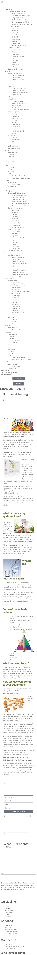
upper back (15, 54)
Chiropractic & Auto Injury (17, 11)
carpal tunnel (16, 124)
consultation (16, 77)
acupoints (15, 137)
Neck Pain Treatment (19, 20)
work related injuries (19, 103)
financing (11, 154)
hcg (13, 84)
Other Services (9, 97)
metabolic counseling (19, 88)
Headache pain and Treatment (22, 24)
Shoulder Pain (16, 41)
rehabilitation (12, 99)
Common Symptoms (15, 26)
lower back (15, 65)
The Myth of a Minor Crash (21, 15)
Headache (15, 30)
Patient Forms (12, 152)
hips (13, 58)
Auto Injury (8, 9)
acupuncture (12, 135)
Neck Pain (15, 37)
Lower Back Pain (17, 35)
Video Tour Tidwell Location (21, 178)
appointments (12, 182)
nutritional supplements (20, 92)
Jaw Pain (15, 33)
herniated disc (16, 127)
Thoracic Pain (16, 43)
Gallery (10, 174)
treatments (15, 139)
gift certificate (16, 159)
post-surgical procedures (20, 110)
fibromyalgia (16, 114)
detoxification (16, 95)
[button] (18, 189)
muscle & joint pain (18, 131)
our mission (12, 167)
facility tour (12, 186)
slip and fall (15, 107)
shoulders (15, 52)
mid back (15, 60)
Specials (11, 157)
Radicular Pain (16, 39)
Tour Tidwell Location (19, 176)
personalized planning (19, 82)
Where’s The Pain (14, 48)
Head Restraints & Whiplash (21, 22)
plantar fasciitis (17, 118)
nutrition (11, 86)
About (6, 165)
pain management (14, 112)
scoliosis (15, 122)
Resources (7, 150)
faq (13, 142)
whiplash (15, 129)
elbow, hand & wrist (18, 56)
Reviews (7, 144)
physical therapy (17, 101)
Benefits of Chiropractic (16, 69)
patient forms (16, 184)
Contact (7, 180)
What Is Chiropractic (19, 13)
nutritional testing (18, 80)
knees (14, 63)
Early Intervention (18, 18)
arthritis (14, 120)
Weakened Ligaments (19, 45)
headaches (15, 116)
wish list (14, 161)
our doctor (11, 169)
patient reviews (13, 146)
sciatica (14, 133)
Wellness (7, 71)
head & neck (16, 50)
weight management (15, 73)
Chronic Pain (16, 28)
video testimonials (14, 148)
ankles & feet (16, 67)
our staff (11, 172)
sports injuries (16, 105)
